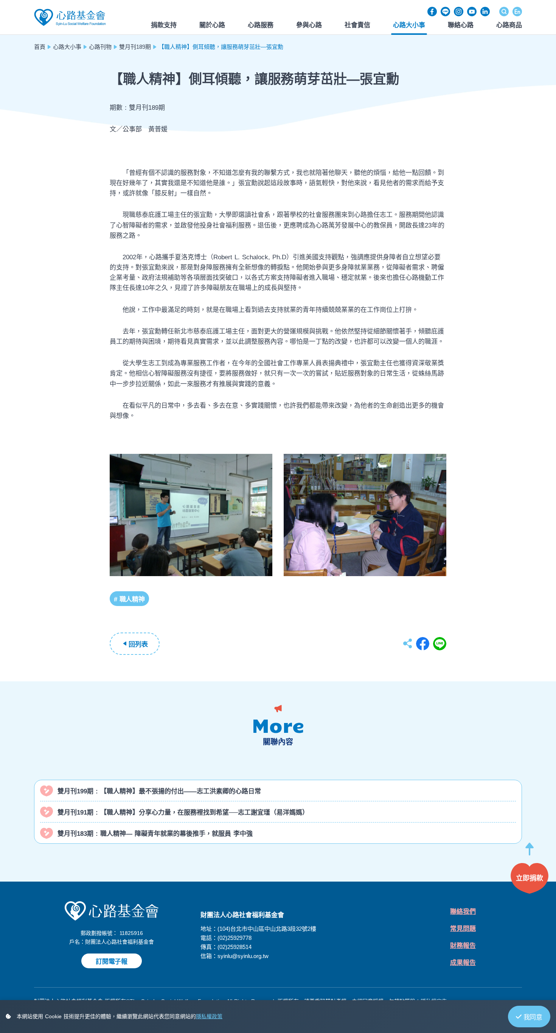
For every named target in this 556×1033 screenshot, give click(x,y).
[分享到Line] (439, 643)
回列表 (138, 644)
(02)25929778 (234, 938)
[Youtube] (472, 11)
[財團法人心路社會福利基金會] (70, 16)
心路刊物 (100, 47)
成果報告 (463, 962)
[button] (529, 852)
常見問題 (463, 928)
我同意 (532, 1017)
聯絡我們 (463, 911)
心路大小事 (67, 47)
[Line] (445, 11)
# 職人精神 (129, 599)
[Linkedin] (485, 11)
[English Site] (517, 11)
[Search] (504, 11)
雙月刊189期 (135, 47)
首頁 (39, 47)
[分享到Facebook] (422, 643)
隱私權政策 (209, 1016)
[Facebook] (432, 11)
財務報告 (463, 945)
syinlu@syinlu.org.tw (243, 956)
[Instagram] (458, 11)
